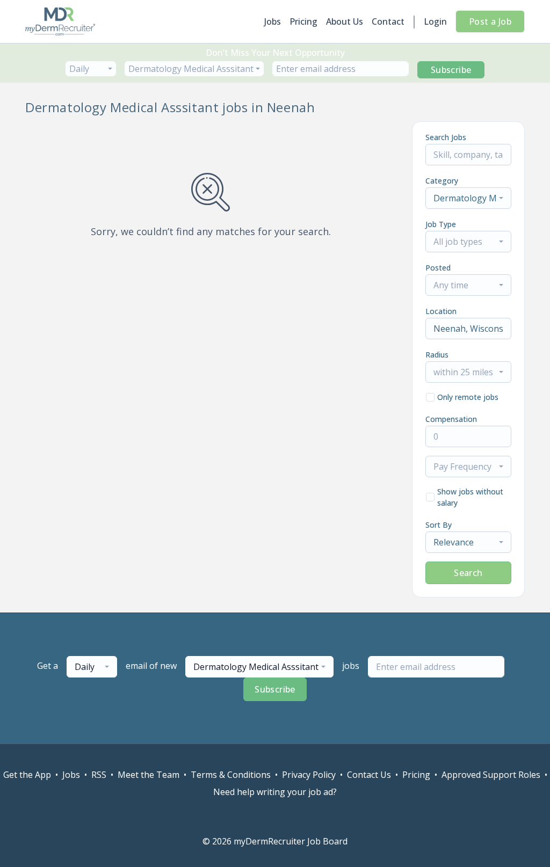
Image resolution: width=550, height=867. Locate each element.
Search (468, 573)
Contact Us (369, 775)
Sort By (438, 525)
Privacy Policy (309, 775)
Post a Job (490, 21)
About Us (344, 21)
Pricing (303, 21)
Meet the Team (148, 775)
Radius (436, 354)
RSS (98, 775)
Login (435, 21)
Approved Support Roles (491, 775)
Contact (388, 21)
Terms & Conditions (231, 775)
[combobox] (91, 68)
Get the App (27, 775)
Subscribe (451, 70)
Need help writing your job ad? (275, 792)
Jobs (272, 21)
